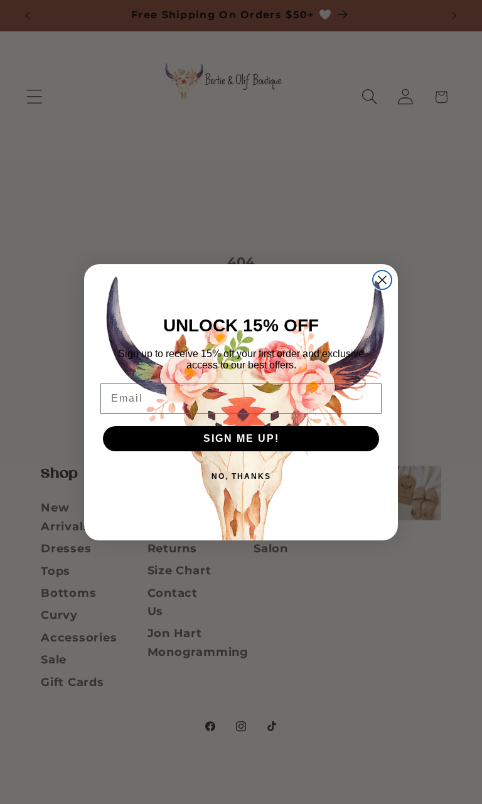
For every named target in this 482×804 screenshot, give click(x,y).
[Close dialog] (382, 280)
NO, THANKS (241, 476)
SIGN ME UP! (241, 438)
